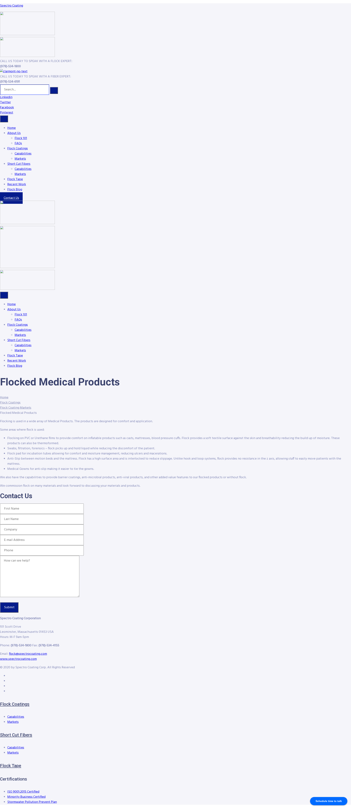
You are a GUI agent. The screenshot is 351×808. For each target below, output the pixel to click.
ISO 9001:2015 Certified (23, 791)
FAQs (18, 143)
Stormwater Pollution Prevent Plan (32, 802)
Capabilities (23, 153)
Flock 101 (21, 138)
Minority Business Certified (26, 797)
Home (11, 128)
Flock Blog (14, 189)
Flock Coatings (17, 148)
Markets (20, 158)
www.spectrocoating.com (18, 659)
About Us (14, 133)
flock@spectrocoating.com (28, 654)
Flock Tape (15, 179)
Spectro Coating (11, 5)
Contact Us (11, 198)
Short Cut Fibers (18, 164)
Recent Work (16, 184)
